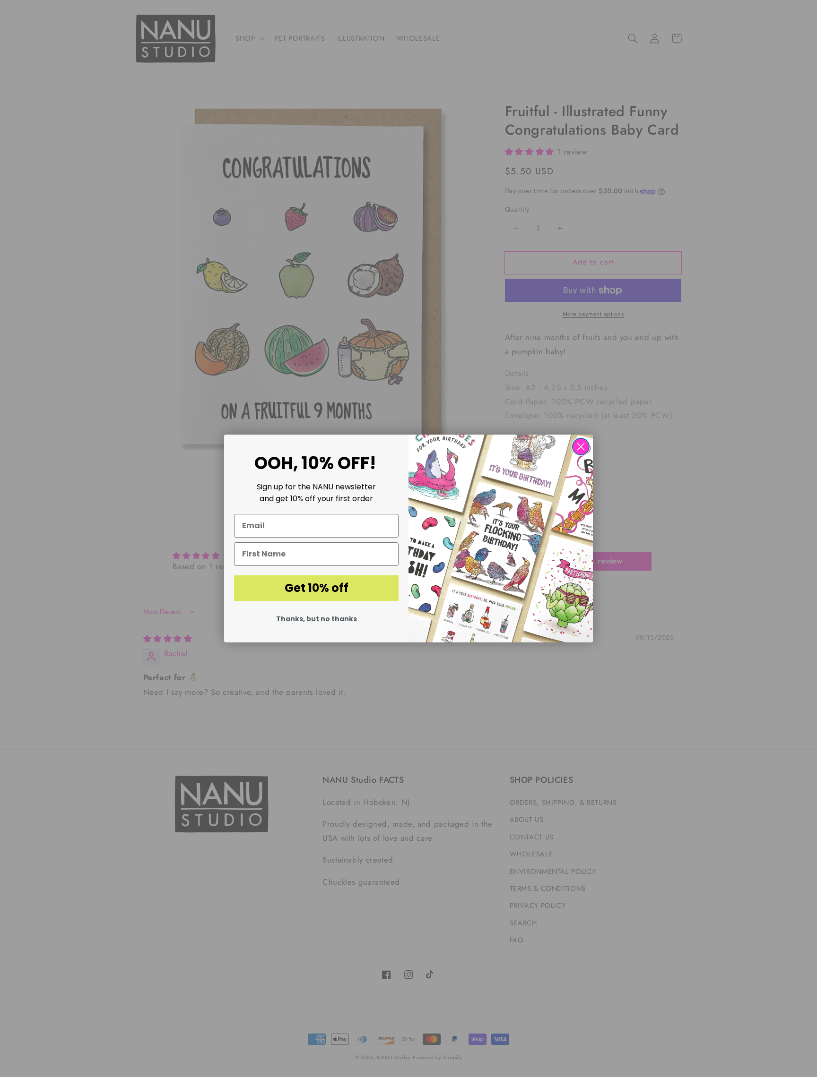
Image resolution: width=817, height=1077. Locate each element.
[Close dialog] (581, 446)
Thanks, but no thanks (316, 619)
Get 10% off (316, 588)
